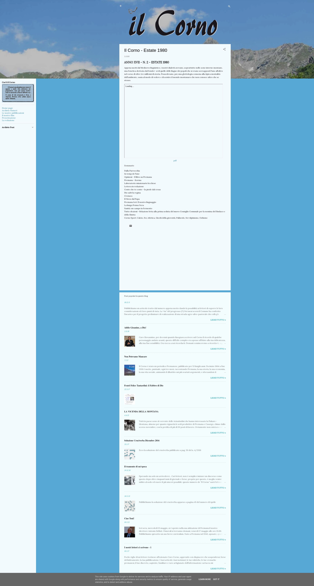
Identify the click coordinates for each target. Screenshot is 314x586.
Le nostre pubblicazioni (13, 113)
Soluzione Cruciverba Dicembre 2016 (141, 440)
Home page (7, 108)
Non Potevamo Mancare (135, 356)
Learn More (205, 579)
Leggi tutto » (218, 320)
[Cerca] (229, 6)
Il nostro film (8, 115)
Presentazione (9, 118)
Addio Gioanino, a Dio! (135, 327)
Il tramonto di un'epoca (135, 466)
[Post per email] (130, 226)
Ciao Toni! (129, 518)
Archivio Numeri (9, 110)
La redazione (8, 120)
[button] (224, 49)
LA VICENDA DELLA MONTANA (141, 411)
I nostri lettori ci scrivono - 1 (137, 547)
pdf (175, 160)
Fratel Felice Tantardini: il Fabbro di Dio (143, 385)
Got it (216, 579)
